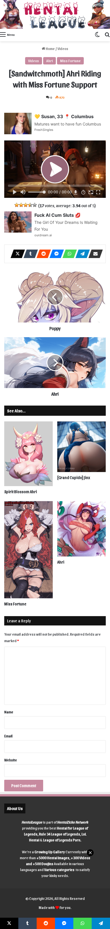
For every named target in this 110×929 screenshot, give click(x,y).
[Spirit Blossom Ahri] (28, 453)
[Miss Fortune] (28, 549)
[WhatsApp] (68, 254)
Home (50, 48)
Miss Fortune (70, 61)
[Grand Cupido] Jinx (73, 477)
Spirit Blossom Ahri (20, 491)
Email (8, 736)
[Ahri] (81, 528)
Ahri (49, 61)
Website (10, 760)
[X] (16, 254)
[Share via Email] (94, 254)
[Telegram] (81, 254)
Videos (63, 48)
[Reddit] (42, 254)
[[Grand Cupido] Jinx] (81, 446)
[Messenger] (55, 254)
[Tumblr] (29, 254)
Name (8, 712)
